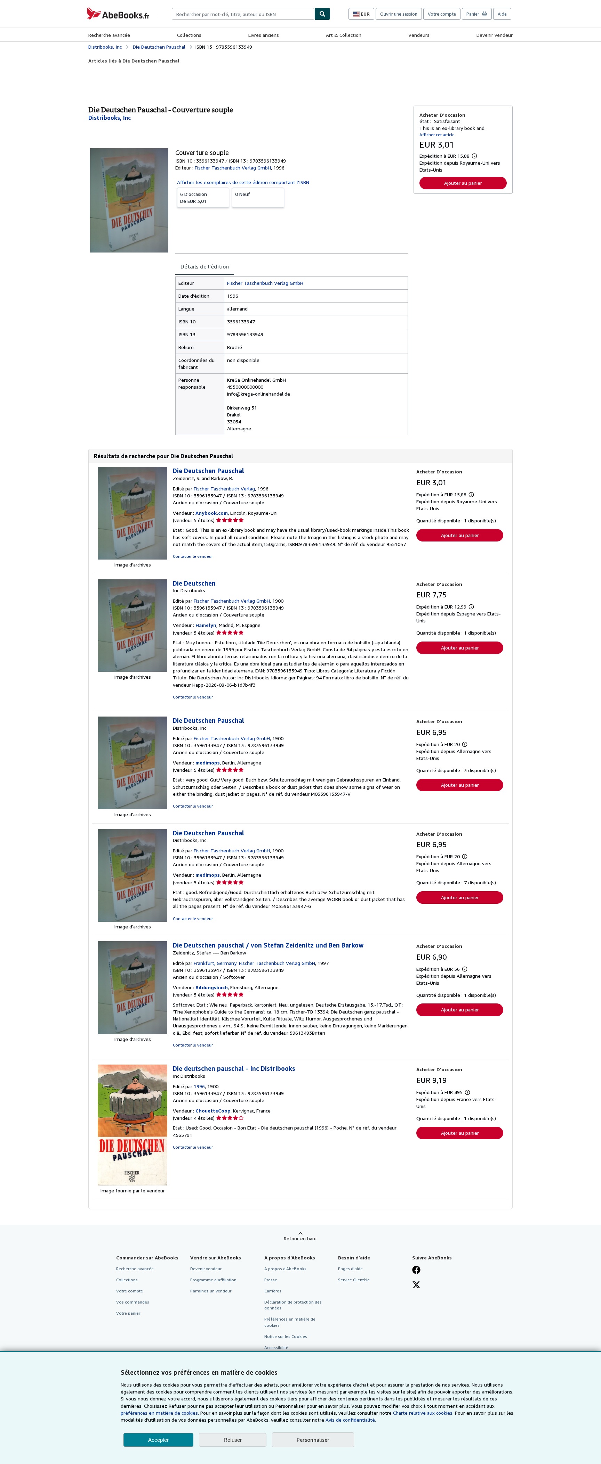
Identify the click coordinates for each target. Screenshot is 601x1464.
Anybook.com (211, 513)
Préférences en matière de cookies (289, 1321)
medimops (207, 763)
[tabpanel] (291, 355)
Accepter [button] (158, 1440)
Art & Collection (343, 35)
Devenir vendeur (494, 35)
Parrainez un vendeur (210, 1290)
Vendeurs (419, 35)
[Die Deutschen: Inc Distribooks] (132, 670)
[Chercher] (322, 14)
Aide (502, 14)
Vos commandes (132, 1302)
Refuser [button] (233, 1440)
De (193, 197)
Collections (189, 35)
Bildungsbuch (211, 987)
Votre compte (442, 14)
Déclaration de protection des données (293, 1304)
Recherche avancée (109, 35)
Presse (270, 1279)
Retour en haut (300, 1238)
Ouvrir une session (398, 14)
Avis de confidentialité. (351, 1420)
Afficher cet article (437, 134)
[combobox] (243, 14)
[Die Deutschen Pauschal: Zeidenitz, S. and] (132, 558)
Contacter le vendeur (193, 556)
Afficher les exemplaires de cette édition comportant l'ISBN (243, 182)
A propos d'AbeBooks (285, 1268)
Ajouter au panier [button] (463, 183)
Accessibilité (276, 1347)
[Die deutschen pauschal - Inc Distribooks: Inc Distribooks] (132, 1183)
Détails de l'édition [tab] (205, 266)
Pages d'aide (350, 1268)
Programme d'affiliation (213, 1279)
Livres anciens (263, 35)
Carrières (272, 1290)
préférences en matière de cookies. (160, 1413)
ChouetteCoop (213, 1111)
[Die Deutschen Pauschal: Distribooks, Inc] (132, 807)
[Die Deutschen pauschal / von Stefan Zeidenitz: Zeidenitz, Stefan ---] (132, 1032)
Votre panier (128, 1313)
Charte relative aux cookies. (424, 1413)
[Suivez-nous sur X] (416, 1285)
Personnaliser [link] (313, 1440)
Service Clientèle (354, 1279)
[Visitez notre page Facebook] (416, 1270)
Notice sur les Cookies (285, 1336)
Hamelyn (205, 625)
